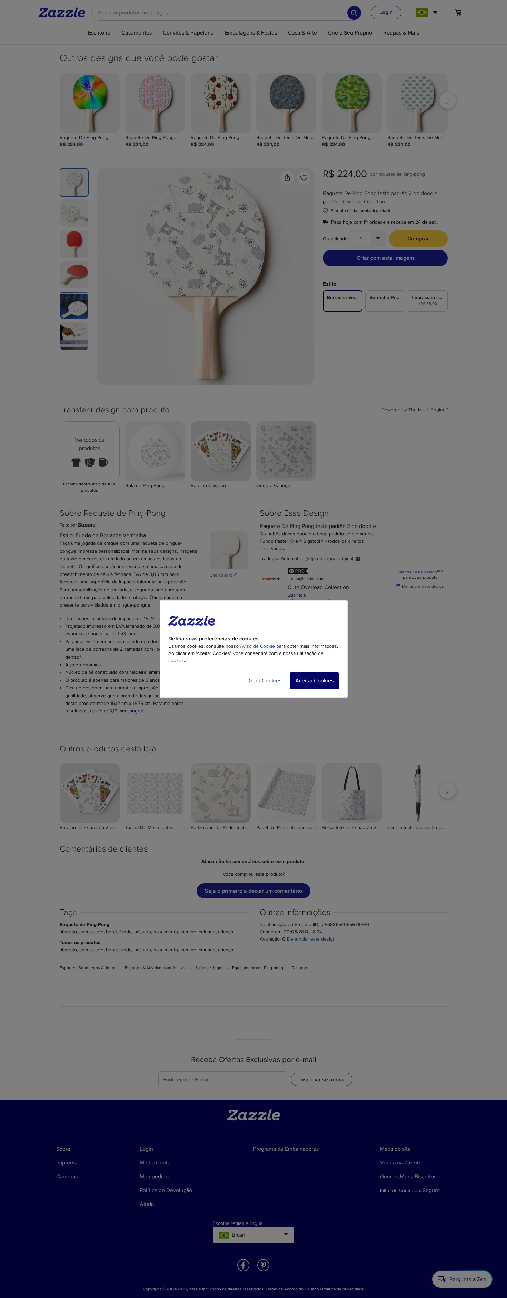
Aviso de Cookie (257, 646)
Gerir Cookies (265, 680)
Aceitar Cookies (314, 680)
